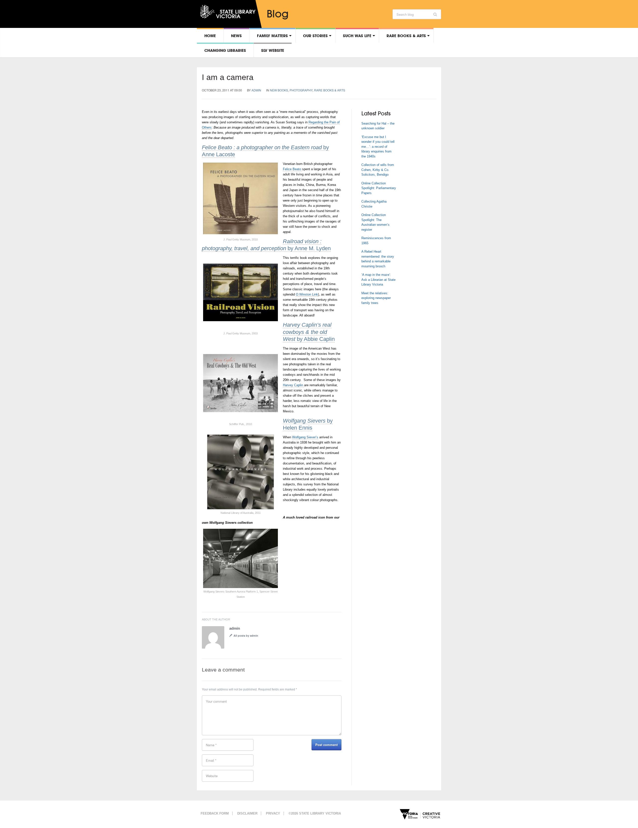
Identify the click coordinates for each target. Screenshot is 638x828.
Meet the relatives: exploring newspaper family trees (376, 298)
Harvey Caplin (293, 385)
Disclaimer (247, 813)
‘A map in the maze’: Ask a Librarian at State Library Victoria (378, 279)
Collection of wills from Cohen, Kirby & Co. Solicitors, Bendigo (377, 169)
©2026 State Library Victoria (315, 813)
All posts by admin (246, 635)
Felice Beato (292, 169)
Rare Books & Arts (406, 35)
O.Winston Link (307, 294)
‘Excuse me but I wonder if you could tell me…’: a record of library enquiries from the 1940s (378, 146)
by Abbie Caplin (309, 332)
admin (256, 90)
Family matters (272, 35)
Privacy (273, 813)
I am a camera (227, 77)
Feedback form (215, 813)
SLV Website (272, 50)
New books (279, 90)
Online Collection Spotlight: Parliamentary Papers (378, 188)
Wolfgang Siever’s (305, 437)
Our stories (315, 35)
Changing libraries (225, 50)
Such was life (357, 35)
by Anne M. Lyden (266, 245)
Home (210, 35)
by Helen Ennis (308, 424)
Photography (301, 90)
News (236, 35)
